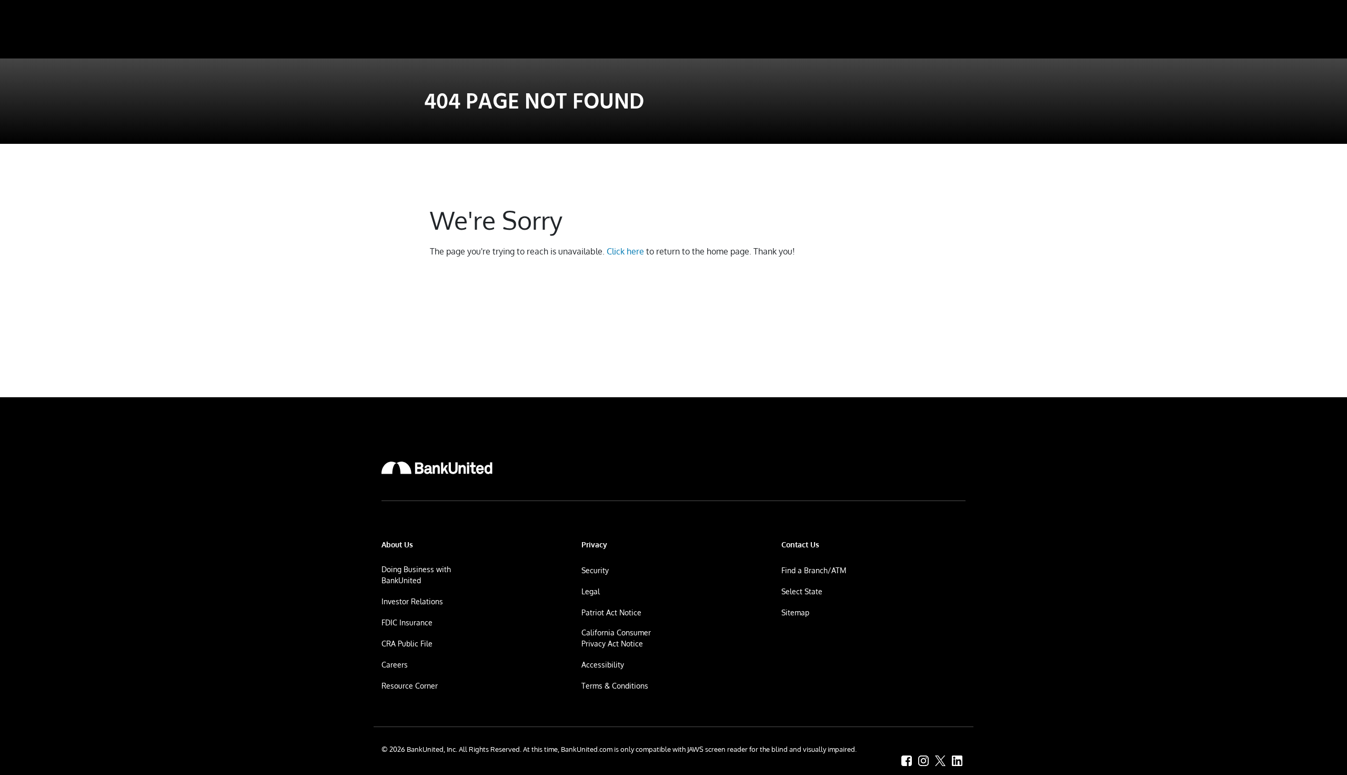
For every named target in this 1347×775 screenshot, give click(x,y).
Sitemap (795, 612)
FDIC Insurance (407, 622)
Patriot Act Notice (611, 612)
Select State (801, 591)
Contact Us (800, 544)
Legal (590, 591)
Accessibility (602, 664)
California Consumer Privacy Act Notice (616, 638)
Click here (625, 251)
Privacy (594, 544)
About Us (397, 544)
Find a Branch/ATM (813, 570)
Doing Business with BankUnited (416, 575)
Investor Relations (412, 601)
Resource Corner (409, 685)
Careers (394, 664)
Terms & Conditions (614, 685)
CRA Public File (407, 643)
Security (595, 570)
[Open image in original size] (436, 468)
